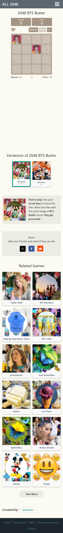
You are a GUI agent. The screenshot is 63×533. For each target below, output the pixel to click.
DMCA (32, 522)
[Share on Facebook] (31, 249)
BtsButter (28, 510)
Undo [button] (42, 29)
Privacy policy (20, 522)
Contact (31, 528)
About (8, 522)
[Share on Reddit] (40, 248)
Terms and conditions (47, 522)
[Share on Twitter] (23, 249)
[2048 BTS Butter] (21, 170)
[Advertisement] (31, 116)
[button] (49, 29)
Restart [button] (33, 29)
